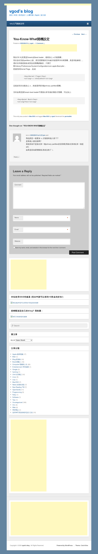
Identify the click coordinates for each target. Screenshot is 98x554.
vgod (31, 43)
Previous (76, 34)
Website (17, 241)
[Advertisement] (49, 48)
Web (14, 407)
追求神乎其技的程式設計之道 (22, 412)
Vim (13, 405)
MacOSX (32, 116)
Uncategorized (17, 402)
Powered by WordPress (65, 545)
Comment (18, 185)
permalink (68, 116)
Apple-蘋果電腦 (17, 354)
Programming (17, 392)
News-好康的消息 (18, 384)
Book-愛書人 (16, 362)
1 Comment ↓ (40, 43)
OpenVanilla (16, 389)
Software (15, 397)
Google (14, 369)
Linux (14, 377)
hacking (15, 372)
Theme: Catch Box (81, 545)
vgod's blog (21, 11)
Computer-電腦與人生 (19, 364)
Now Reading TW (18, 387)
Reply (16, 157)
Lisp (13, 379)
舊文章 (13, 340)
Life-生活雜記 (17, 374)
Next (83, 34)
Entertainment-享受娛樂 (20, 367)
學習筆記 (15, 410)
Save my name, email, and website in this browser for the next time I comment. (40, 248)
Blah (14, 357)
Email (17, 229)
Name (17, 217)
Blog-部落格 (16, 359)
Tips (13, 400)
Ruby (14, 394)
